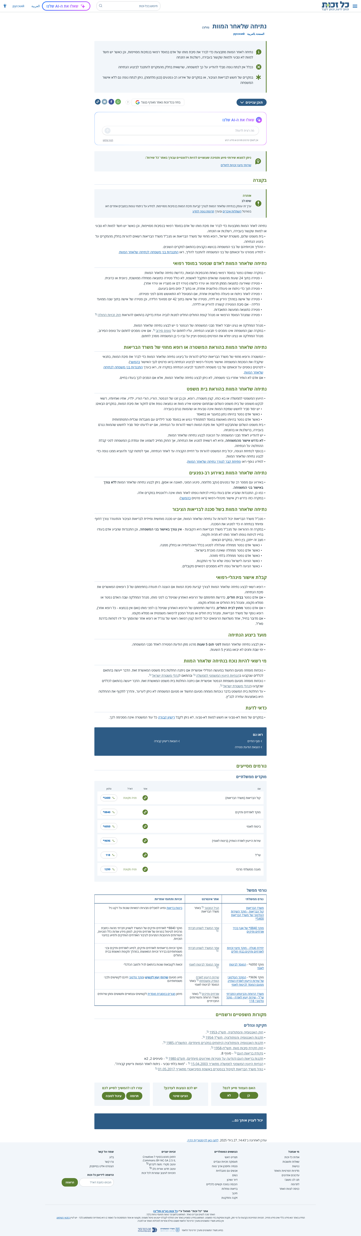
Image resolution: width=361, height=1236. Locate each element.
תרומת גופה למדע (203, 211)
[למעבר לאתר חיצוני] (145, 797)
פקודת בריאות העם (250, 1053)
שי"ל (258, 855)
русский (18, 6)
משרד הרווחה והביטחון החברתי (245, 994)
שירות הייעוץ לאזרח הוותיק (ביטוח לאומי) (236, 841)
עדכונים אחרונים (290, 1175)
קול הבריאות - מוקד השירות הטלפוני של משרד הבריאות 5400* (247, 915)
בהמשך (135, 362)
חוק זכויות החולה (109, 315)
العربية (35, 6)
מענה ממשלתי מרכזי (248, 869)
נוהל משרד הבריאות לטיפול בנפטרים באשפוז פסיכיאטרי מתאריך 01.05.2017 (210, 1069)
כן (248, 1095)
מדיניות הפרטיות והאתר (286, 1170)
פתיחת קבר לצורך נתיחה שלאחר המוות (214, 461)
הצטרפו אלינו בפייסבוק (101, 1166)
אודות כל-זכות (291, 1157)
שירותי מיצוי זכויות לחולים (236, 165)
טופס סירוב (163, 330)
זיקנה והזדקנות (229, 1198)
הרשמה (69, 1182)
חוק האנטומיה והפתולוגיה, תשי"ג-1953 (236, 1032)
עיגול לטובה (113, 1096)
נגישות (295, 1166)
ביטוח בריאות (174, 908)
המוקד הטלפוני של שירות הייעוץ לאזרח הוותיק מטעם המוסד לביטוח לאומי (246, 980)
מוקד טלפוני (136, 977)
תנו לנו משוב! (292, 1179)
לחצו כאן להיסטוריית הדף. (202, 1140)
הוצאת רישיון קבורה (165, 741)
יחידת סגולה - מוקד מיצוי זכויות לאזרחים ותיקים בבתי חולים (245, 950)
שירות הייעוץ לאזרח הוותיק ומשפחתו (207, 979)
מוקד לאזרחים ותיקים (248, 812)
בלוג (111, 1157)
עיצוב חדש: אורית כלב (164, 1169)
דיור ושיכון (232, 1179)
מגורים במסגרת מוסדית (161, 994)
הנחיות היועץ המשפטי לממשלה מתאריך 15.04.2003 (227, 1063)
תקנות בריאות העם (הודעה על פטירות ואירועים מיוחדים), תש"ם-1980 (215, 1058)
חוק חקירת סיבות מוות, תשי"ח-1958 (238, 1048)
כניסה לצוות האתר (289, 1188)
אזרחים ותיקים (210, 994)
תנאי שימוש (108, 140)
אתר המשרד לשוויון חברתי (203, 928)
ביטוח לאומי (253, 826)
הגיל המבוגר (211, 908)
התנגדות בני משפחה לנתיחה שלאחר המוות (148, 252)
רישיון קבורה (166, 717)
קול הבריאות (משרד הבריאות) (243, 798)
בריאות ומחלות (229, 1188)
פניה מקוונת (130, 798)
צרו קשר (109, 1161)
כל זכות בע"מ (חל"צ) (165, 1211)
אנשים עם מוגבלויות (226, 1170)
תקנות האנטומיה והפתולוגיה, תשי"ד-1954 (234, 1037)
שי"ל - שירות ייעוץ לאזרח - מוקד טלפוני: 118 (245, 999)
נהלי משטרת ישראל (165, 675)
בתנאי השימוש (63, 1217)
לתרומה (295, 1184)
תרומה (134, 1096)
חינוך (234, 1193)
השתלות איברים (232, 211)
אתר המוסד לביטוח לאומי (204, 964)
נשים (234, 1175)
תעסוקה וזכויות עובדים (225, 1161)
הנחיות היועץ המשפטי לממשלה (217, 675)
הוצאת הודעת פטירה (247, 747)
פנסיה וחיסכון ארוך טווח (224, 1166)
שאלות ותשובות (291, 1161)
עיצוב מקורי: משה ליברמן (162, 1164)
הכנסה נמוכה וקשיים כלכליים (221, 1184)
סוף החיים (253, 741)
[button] (355, 6)
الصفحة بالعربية (255, 34)
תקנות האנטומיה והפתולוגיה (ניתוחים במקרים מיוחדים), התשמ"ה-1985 (214, 1042)
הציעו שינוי (180, 1096)
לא (229, 1095)
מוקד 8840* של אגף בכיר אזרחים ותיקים (248, 930)
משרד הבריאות (255, 908)
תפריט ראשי (231, 1157)
